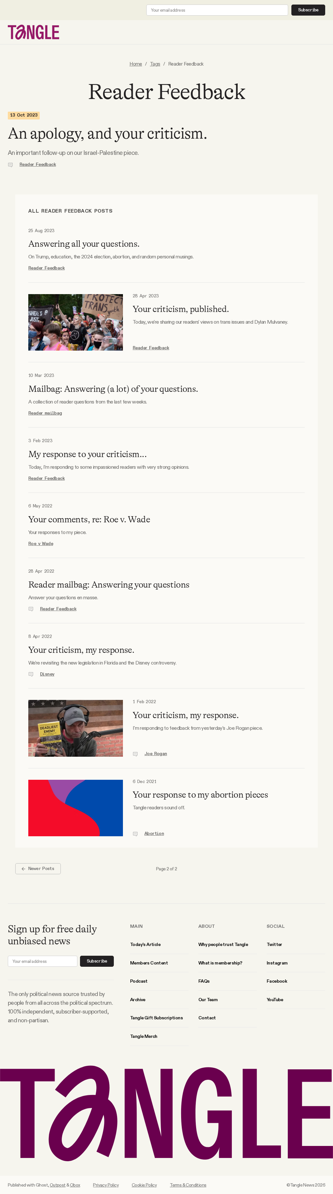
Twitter (274, 944)
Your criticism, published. (181, 309)
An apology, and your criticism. (107, 134)
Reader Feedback (38, 164)
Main (136, 926)
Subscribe (308, 10)
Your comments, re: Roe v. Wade (89, 519)
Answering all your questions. (84, 244)
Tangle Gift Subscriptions (156, 1018)
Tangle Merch (143, 1036)
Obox (75, 1185)
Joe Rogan (155, 754)
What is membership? (220, 963)
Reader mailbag (45, 413)
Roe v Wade (40, 543)
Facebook (277, 981)
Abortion (154, 833)
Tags (155, 64)
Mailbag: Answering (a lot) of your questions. (113, 389)
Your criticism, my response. (81, 650)
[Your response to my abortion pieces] (75, 808)
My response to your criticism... (87, 454)
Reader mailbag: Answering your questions (109, 584)
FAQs (204, 981)
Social (276, 926)
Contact (207, 1018)
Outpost (58, 1185)
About (206, 926)
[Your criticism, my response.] (75, 728)
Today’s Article (145, 944)
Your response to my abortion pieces (200, 795)
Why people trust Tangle (223, 944)
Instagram (277, 963)
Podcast (139, 981)
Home (135, 64)
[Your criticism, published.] (75, 322)
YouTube (275, 999)
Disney (47, 674)
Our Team (208, 999)
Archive (137, 999)
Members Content (149, 963)
